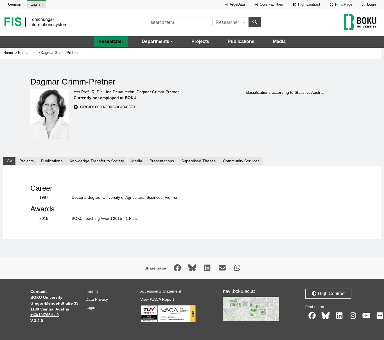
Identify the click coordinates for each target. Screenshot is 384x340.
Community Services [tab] (241, 161)
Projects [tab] (26, 161)
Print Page (343, 4)
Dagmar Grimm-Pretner (59, 53)
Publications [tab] (51, 161)
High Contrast (308, 4)
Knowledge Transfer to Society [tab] (97, 161)
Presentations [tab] (162, 161)
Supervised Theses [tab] (198, 161)
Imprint (91, 291)
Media (279, 41)
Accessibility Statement (160, 291)
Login (371, 4)
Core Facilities (271, 4)
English (36, 4)
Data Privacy (96, 299)
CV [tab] (9, 161)
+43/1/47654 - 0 (44, 314)
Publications (241, 41)
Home (8, 53)
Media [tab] (136, 161)
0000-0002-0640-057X (115, 107)
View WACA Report (157, 299)
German (14, 4)
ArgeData (237, 4)
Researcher (110, 41)
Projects (200, 41)
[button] (157, 41)
